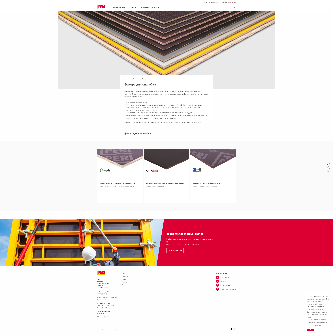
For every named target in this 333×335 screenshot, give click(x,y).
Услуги (124, 279)
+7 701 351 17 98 (102, 294)
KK (235, 2)
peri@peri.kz (108, 317)
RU (233, 2)
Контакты (155, 7)
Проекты (133, 7)
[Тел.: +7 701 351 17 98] (328, 165)
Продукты (136, 79)
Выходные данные (101, 329)
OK (310, 329)
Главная (127, 79)
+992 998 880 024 (102, 313)
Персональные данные (114, 329)
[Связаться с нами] (328, 170)
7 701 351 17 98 (102, 307)
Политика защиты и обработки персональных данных (318, 322)
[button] (175, 250)
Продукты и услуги (119, 7)
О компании (144, 7)
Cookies (138, 329)
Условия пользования (127, 329)
